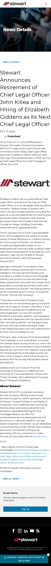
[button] (48, 554)
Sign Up (25, 509)
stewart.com (39, 436)
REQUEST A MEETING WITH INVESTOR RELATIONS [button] (25, 559)
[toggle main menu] (46, 4)
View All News (11, 62)
